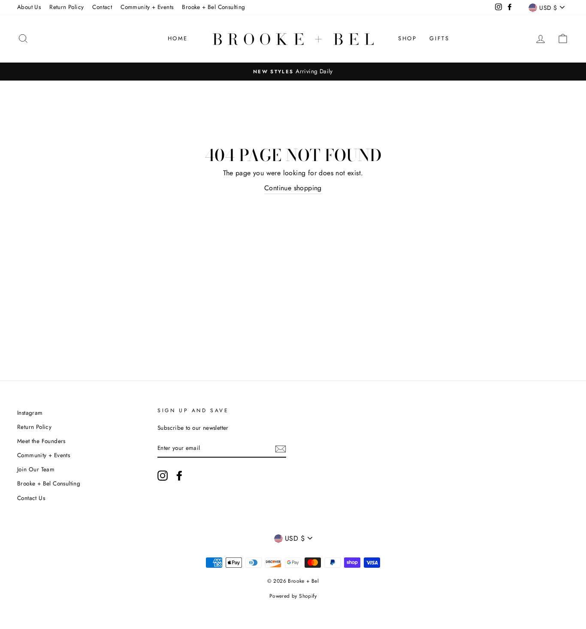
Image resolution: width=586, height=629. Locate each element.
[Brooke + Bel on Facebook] (179, 475)
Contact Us (31, 498)
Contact (102, 7)
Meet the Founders (41, 441)
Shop (407, 38)
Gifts (439, 38)
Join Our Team (35, 469)
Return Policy (66, 7)
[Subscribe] (280, 448)
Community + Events (147, 7)
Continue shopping (293, 188)
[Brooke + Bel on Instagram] (162, 475)
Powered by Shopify (293, 596)
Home (178, 38)
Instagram (30, 412)
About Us (29, 7)
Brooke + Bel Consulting (213, 7)
